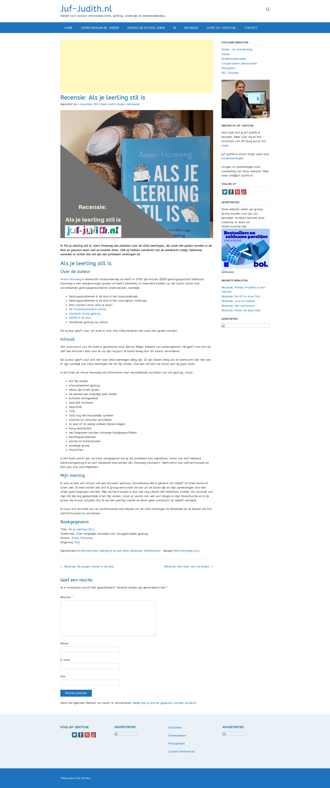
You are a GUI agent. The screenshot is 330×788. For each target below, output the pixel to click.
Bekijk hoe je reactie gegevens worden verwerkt (165, 703)
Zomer (226, 54)
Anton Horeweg (70, 279)
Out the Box (83, 778)
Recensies (191, 28)
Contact (251, 28)
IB (174, 28)
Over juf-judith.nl (221, 28)
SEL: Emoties (230, 73)
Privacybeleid (176, 743)
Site (62, 676)
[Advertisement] (136, 66)
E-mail (65, 660)
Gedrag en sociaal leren (146, 28)
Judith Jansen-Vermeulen (124, 104)
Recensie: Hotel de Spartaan (241, 310)
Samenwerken (177, 735)
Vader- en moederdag (237, 49)
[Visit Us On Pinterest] (237, 194)
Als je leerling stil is (81, 529)
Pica (77, 542)
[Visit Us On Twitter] (225, 194)
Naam (64, 643)
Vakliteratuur (152, 550)
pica (196, 550)
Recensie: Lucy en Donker (238, 301)
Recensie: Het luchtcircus (238, 305)
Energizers (228, 68)
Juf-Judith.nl (86, 9)
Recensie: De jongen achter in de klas (87, 566)
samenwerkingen (232, 158)
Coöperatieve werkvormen (239, 63)
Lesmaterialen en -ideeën (100, 28)
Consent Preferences (181, 751)
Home (69, 28)
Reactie (66, 597)
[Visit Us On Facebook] (231, 194)
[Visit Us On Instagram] (243, 194)
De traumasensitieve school (87, 309)
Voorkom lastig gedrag (84, 313)
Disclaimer (174, 727)
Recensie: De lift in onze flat (241, 296)
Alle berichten (89, 550)
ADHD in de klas (80, 318)
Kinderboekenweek (234, 58)
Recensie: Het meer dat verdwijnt (188, 566)
